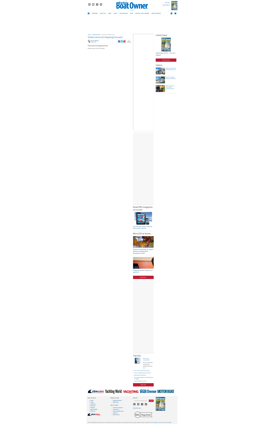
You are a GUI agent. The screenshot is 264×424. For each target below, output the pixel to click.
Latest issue (161, 35)
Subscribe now (137, 408)
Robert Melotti (95, 40)
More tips (143, 384)
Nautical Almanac (96, 34)
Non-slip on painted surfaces (142, 370)
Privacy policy (161, 422)
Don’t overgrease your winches (142, 373)
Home (89, 34)
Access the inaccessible (146, 359)
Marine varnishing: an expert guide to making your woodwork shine (143, 251)
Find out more (166, 60)
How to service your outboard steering (171, 68)
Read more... (143, 277)
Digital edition (166, 5)
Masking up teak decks (140, 375)
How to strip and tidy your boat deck (171, 77)
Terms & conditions (153, 422)
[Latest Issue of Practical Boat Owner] (174, 5)
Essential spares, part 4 (140, 381)
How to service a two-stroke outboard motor (170, 87)
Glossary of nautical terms (108, 34)
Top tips (137, 355)
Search (151, 400)
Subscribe (167, 2)
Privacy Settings (168, 422)
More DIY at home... (142, 233)
